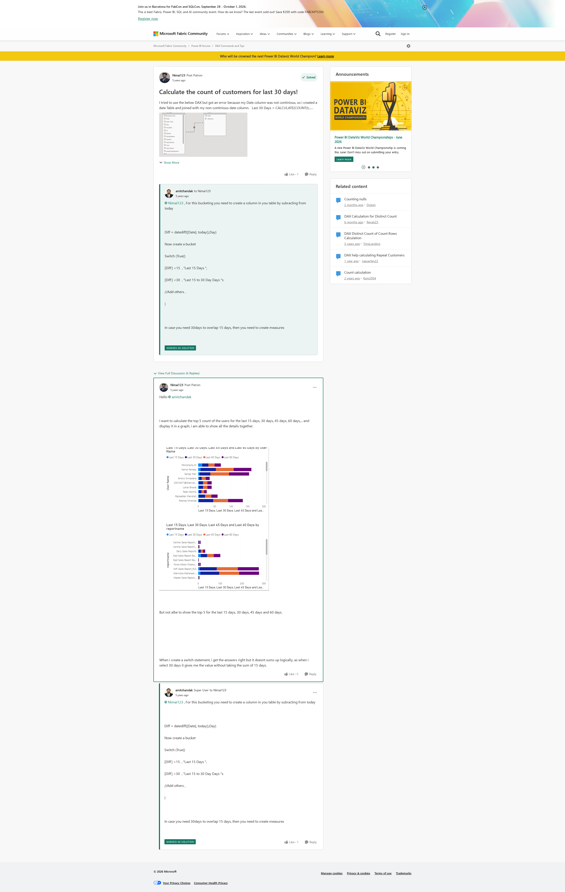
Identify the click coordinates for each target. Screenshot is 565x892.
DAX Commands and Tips (229, 45)
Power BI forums (200, 45)
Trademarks (403, 873)
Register (390, 34)
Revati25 (372, 222)
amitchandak (184, 191)
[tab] (369, 167)
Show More (171, 162)
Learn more (325, 56)
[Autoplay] (363, 167)
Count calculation (357, 272)
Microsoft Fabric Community (169, 45)
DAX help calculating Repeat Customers (374, 255)
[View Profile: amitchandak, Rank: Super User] (168, 692)
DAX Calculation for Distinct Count (370, 216)
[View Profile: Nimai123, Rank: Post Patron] (164, 77)
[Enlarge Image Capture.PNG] (214, 519)
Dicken (371, 205)
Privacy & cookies (358, 873)
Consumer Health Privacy (211, 883)
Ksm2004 (369, 278)
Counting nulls (355, 199)
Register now (148, 18)
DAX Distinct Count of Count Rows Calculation (370, 235)
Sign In (405, 34)
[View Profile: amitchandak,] (169, 193)
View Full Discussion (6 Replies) (179, 373)
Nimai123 (178, 75)
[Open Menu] (408, 46)
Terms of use (383, 873)
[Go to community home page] (180, 33)
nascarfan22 (370, 261)
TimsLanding (371, 244)
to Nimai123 (202, 191)
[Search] (378, 33)
